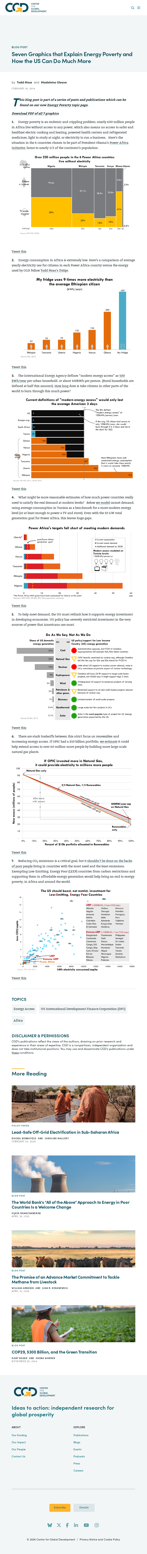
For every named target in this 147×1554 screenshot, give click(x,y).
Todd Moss (25, 82)
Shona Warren (45, 1358)
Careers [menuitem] (78, 1470)
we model (103, 503)
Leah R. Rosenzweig (55, 1288)
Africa (18, 1020)
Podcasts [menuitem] (79, 1456)
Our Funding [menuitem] (19, 1435)
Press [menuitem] (77, 1463)
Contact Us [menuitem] (18, 1456)
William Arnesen (23, 1288)
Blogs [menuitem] (77, 1442)
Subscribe (60, 1507)
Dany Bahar (20, 1358)
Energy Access (24, 1009)
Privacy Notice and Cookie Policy (100, 1539)
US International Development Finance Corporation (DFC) (83, 1009)
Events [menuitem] (78, 1449)
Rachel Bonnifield (24, 1138)
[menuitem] (132, 8)
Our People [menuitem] (19, 1449)
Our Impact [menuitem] (19, 1442)
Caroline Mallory (57, 1138)
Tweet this (19, 251)
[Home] (73, 7)
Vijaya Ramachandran (26, 1213)
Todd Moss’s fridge (54, 270)
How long (62, 386)
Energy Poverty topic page (67, 105)
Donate (84, 1507)
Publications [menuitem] (81, 1435)
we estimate (108, 741)
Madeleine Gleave (54, 82)
